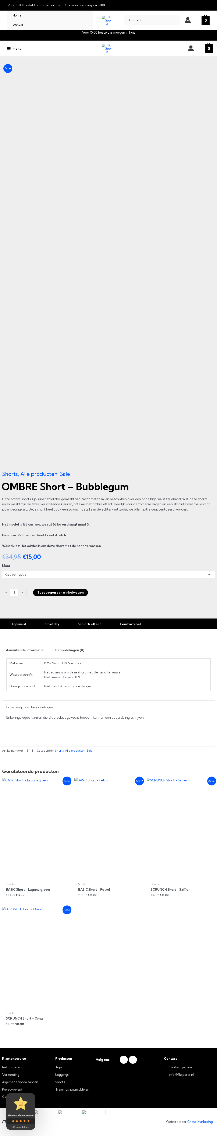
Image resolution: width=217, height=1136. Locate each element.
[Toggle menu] (85, 25)
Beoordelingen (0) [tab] (69, 650)
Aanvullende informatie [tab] (25, 650)
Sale (65, 474)
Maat (6, 566)
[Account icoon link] (188, 20)
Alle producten (38, 474)
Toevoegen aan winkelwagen (60, 592)
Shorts (10, 474)
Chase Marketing (200, 1122)
